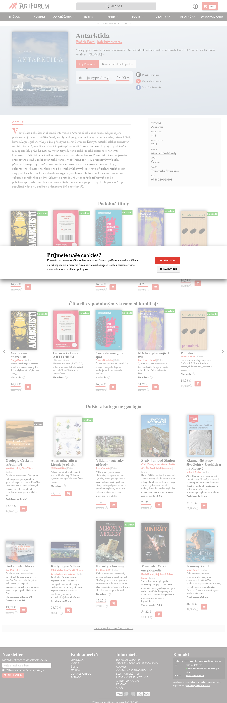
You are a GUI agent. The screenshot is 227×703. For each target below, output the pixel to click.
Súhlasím (169, 260)
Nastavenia (170, 269)
